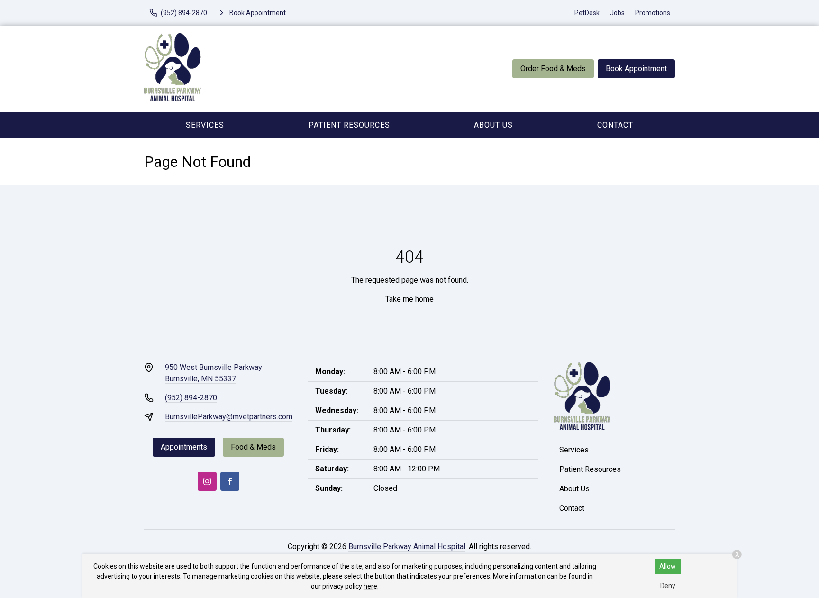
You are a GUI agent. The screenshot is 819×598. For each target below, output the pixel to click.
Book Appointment (636, 68)
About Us (493, 124)
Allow (667, 566)
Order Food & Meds (553, 68)
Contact (615, 124)
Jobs (617, 13)
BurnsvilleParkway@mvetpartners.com (228, 416)
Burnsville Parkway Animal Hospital (406, 546)
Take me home (409, 299)
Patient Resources (349, 124)
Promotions (652, 13)
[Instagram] (207, 481)
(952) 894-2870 (191, 397)
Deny (667, 585)
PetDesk (587, 13)
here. (371, 586)
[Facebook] (229, 481)
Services (205, 124)
